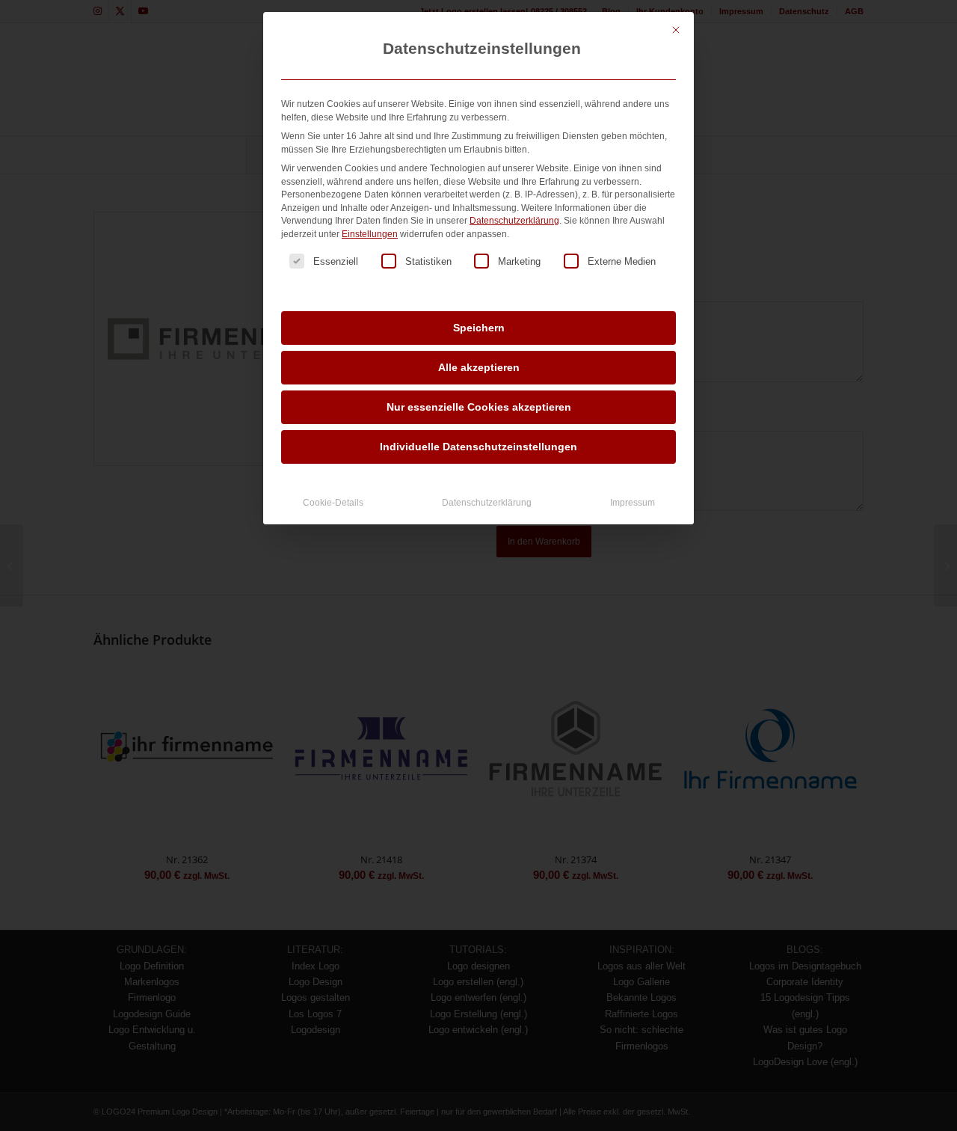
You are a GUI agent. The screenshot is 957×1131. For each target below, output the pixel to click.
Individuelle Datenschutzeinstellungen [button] (478, 447)
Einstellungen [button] (370, 234)
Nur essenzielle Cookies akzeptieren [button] (479, 407)
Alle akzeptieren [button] (479, 367)
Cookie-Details (333, 502)
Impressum (632, 502)
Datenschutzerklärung (514, 220)
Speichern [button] (479, 328)
